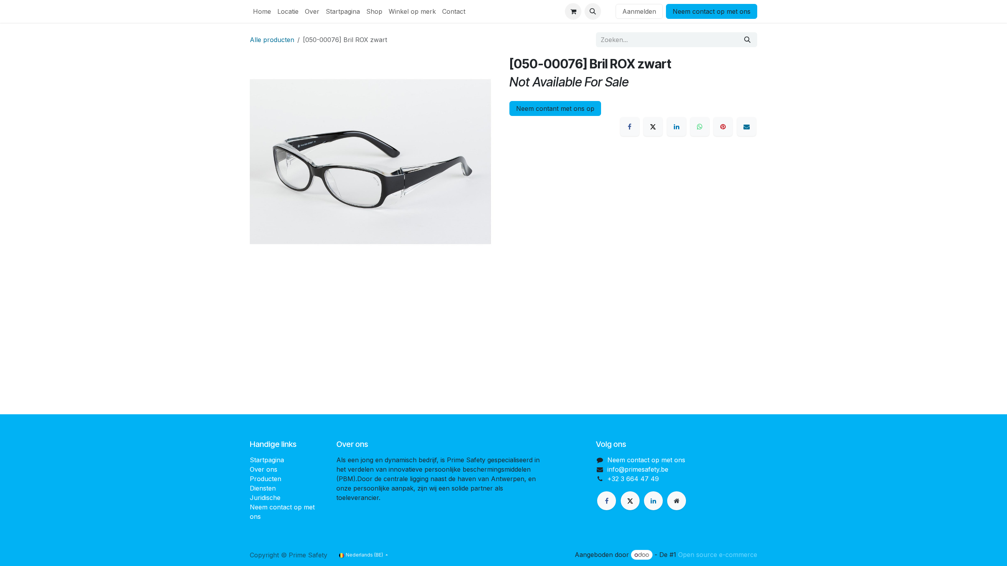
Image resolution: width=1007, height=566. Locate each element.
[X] (653, 126)
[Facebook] (629, 126)
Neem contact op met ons (712, 11)
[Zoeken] (747, 39)
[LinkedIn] (676, 126)
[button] (593, 11)
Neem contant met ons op (555, 108)
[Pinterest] (723, 126)
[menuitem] (262, 11)
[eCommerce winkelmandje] (573, 11)
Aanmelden (639, 11)
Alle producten (272, 40)
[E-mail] (746, 126)
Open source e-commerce (717, 555)
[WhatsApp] (699, 126)
